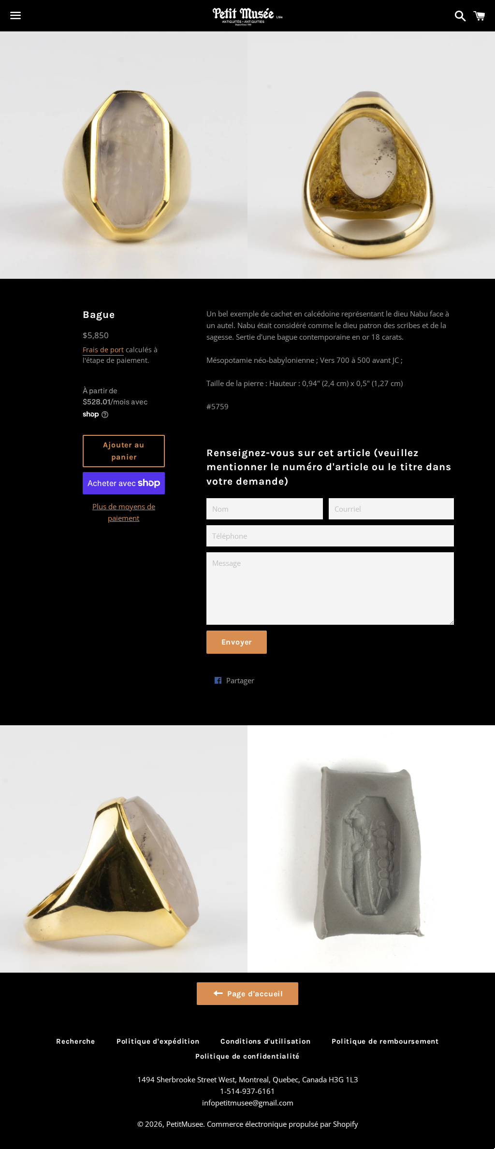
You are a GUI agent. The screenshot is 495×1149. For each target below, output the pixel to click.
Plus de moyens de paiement (123, 512)
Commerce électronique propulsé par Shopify (282, 1124)
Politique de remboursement (385, 1041)
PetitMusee (184, 1124)
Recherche (75, 1041)
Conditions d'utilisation (265, 1041)
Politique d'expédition (158, 1041)
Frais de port (103, 349)
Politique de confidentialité (247, 1056)
